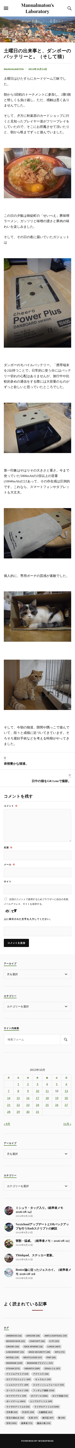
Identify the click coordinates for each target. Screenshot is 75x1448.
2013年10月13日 (37, 69)
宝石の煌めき (15, 1417)
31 (37, 1111)
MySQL (12, 1357)
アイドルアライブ (17, 1374)
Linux (54, 1346)
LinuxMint (15, 1352)
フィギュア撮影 (43, 1390)
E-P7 (54, 1341)
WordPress (46, 1440)
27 (66, 1105)
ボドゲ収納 (60, 1396)
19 (56, 1098)
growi (12, 1346)
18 (47, 1098)
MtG (60, 1352)
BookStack (15, 1341)
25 (47, 1105)
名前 (8, 847)
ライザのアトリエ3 (46, 1406)
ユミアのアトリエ (41, 1401)
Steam (13, 1368)
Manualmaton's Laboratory (37, 8)
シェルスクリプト (17, 1385)
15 (18, 1098)
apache (33, 1335)
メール (9, 864)
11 (47, 1091)
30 (27, 1111)
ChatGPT (37, 1341)
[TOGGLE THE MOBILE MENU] (6, 8)
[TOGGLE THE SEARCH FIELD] (69, 8)
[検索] (65, 1039)
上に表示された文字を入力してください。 (28, 918)
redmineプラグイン (40, 1363)
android (14, 1335)
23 (27, 1105)
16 (27, 1098)
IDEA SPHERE (33, 1346)
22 (18, 1105)
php (51, 1357)
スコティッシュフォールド (48, 1385)
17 (37, 1098)
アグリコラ (41, 1374)
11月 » (67, 1124)
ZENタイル (52, 1368)
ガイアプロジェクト (18, 1379)
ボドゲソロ (39, 1396)
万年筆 (11, 1412)
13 (66, 1091)
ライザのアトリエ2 (18, 1406)
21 (8, 1105)
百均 (11, 1423)
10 (37, 1091)
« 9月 (7, 1124)
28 (8, 1111)
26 (56, 1105)
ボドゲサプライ (16, 1396)
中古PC (28, 1412)
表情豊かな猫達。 (16, 763)
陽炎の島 (43, 1423)
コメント (11, 805)
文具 (33, 1417)
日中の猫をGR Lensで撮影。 (51, 781)
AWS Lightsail (56, 1335)
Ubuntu (32, 1368)
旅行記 (48, 1417)
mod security (39, 1352)
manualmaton (14, 69)
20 (66, 1098)
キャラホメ (43, 1379)
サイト (7, 881)
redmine (14, 1363)
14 (8, 1098)
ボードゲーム (15, 1401)
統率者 (26, 1423)
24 (37, 1105)
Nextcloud (32, 1357)
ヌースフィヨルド (17, 1390)
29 (18, 1111)
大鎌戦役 (45, 1412)
